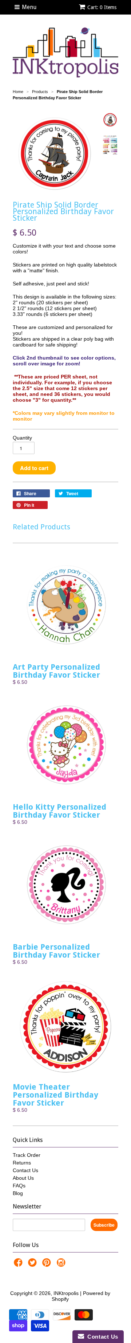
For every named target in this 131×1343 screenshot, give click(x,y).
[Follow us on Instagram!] (62, 1264)
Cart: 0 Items (101, 7)
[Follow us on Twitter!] (33, 1264)
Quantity (22, 438)
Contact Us (25, 1170)
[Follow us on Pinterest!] (47, 1264)
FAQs (19, 1185)
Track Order (26, 1155)
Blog (18, 1193)
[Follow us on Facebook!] (19, 1264)
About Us (23, 1178)
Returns (22, 1163)
